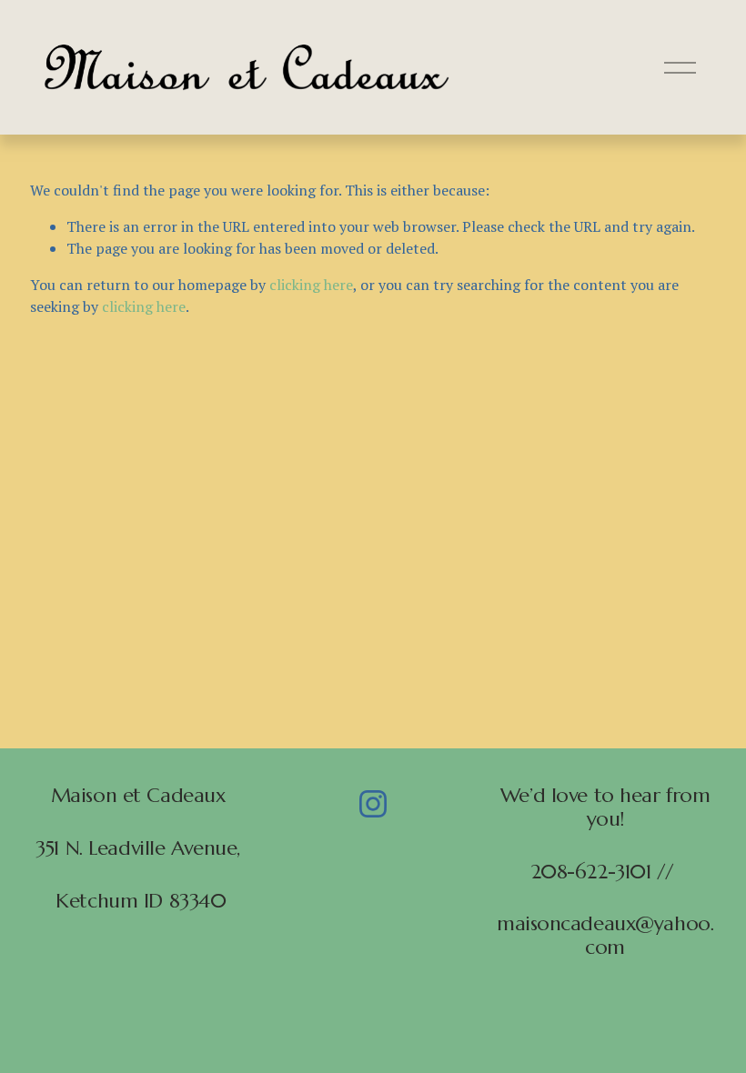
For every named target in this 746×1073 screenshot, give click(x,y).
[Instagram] (373, 803)
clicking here (311, 285)
